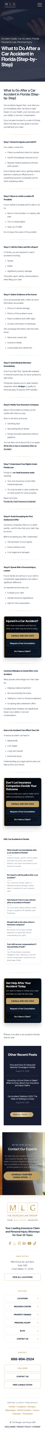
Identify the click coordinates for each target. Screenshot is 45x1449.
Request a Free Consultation (22, 643)
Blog (22, 1331)
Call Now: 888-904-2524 (22, 636)
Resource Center (22, 1306)
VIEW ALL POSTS (20, 1115)
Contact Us (22, 1339)
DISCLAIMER (10, 1427)
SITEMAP (36, 1427)
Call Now (23, 1368)
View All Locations (22, 1277)
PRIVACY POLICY (24, 1427)
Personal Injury (22, 1323)
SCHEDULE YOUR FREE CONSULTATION (22, 1175)
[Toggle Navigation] (39, 4)
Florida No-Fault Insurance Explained (20, 501)
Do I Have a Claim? (22, 651)
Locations (22, 1298)
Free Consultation (22, 1385)
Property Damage (22, 1314)
